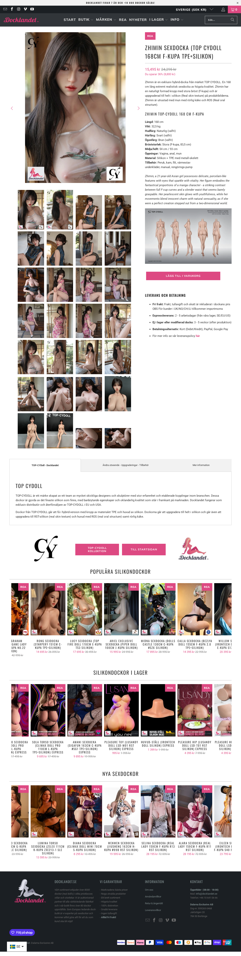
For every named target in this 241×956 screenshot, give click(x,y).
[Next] (138, 108)
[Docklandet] (21, 19)
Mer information (201, 465)
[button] (86, 20)
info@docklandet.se (206, 893)
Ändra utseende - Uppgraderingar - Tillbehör (126, 465)
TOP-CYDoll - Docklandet (45, 465)
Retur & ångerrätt (154, 903)
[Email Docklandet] (5, 9)
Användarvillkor (153, 896)
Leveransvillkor (153, 910)
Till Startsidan (144, 549)
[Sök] (232, 20)
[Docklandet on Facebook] (12, 9)
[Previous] (12, 108)
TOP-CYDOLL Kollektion (97, 549)
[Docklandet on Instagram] (18, 9)
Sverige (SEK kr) (192, 9)
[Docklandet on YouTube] (32, 9)
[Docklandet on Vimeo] (25, 9)
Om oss (149, 889)
